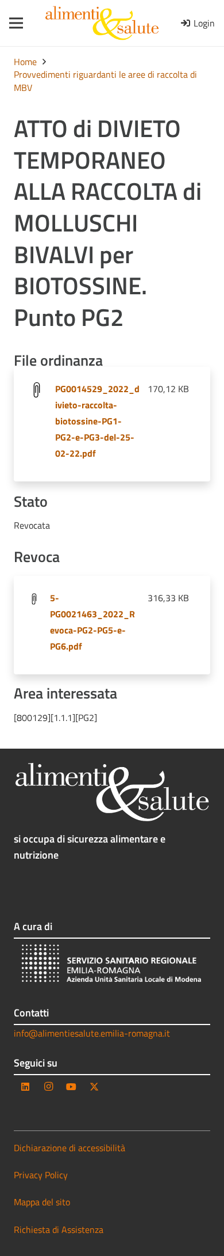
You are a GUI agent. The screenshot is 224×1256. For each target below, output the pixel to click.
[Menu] (12, 23)
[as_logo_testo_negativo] (112, 792)
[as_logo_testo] (102, 23)
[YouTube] (71, 1086)
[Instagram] (48, 1086)
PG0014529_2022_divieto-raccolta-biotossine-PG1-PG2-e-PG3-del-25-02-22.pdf (97, 421)
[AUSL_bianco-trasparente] (112, 965)
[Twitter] (94, 1086)
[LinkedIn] (25, 1086)
